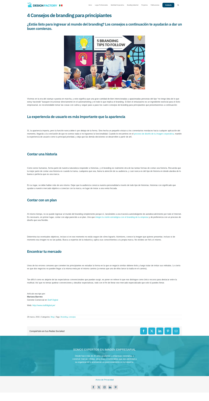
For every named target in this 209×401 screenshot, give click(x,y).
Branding (64, 317)
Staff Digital (53, 300)
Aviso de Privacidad (105, 380)
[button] (178, 5)
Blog (52, 317)
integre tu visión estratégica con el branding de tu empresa (121, 217)
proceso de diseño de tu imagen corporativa (154, 134)
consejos (72, 317)
